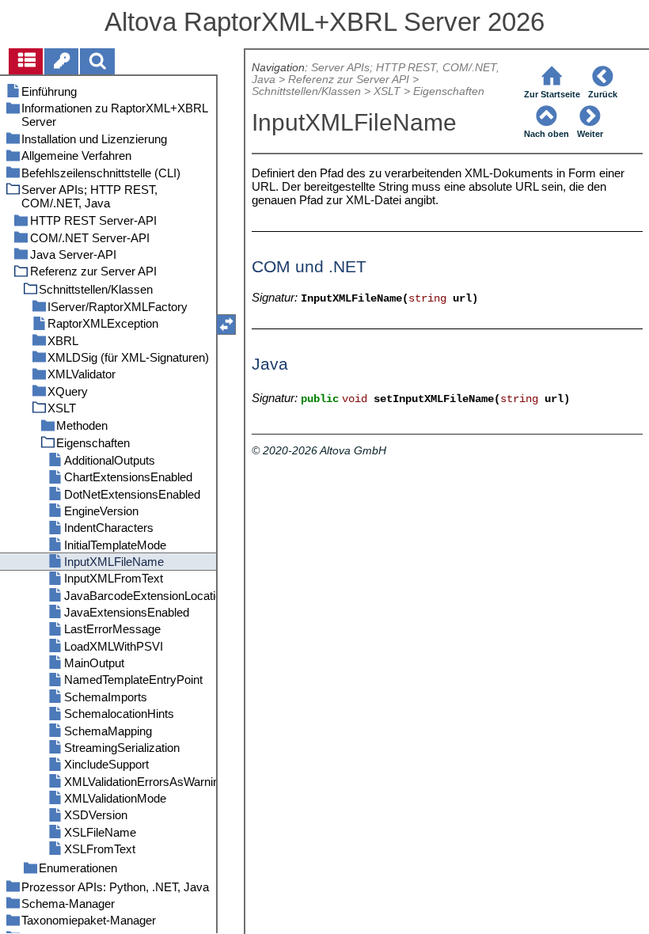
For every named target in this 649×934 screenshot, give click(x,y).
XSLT (387, 91)
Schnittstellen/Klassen (306, 91)
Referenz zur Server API (348, 79)
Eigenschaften (448, 91)
